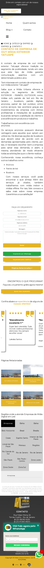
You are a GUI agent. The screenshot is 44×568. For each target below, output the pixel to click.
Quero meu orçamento (22, 291)
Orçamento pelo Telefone (22, 259)
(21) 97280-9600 (23, 522)
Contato (27, 30)
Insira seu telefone (12, 536)
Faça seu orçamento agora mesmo (11, 11)
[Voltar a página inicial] (22, 17)
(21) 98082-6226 (23, 519)
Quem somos (29, 23)
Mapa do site (22, 554)
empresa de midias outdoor (26, 43)
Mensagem (22, 229)
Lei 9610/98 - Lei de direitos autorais (22, 493)
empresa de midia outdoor (5, 46)
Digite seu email (22, 216)
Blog (8, 30)
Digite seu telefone (22, 223)
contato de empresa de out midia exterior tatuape (17, 46)
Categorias (16, 43)
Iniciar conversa (22, 545)
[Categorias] (7, 37)
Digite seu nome (22, 210)
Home (9, 23)
